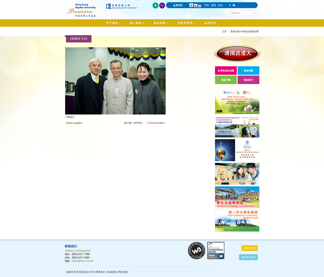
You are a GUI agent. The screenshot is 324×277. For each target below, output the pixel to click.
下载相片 (70, 117)
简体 (220, 5)
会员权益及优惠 (226, 70)
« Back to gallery (73, 123)
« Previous (152, 123)
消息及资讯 (185, 23)
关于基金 (112, 23)
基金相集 (248, 70)
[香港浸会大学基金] (85, 8)
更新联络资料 (248, 257)
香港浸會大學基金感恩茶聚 (244, 31)
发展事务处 (99, 272)
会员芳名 (210, 23)
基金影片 (248, 79)
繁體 (213, 5)
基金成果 (160, 23)
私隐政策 (112, 272)
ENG (207, 5)
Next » (162, 123)
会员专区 (178, 5)
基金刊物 (226, 79)
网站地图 (123, 272)
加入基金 (136, 23)
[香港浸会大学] (121, 6)
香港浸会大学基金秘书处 (78, 250)
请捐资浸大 (249, 248)
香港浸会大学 (86, 272)
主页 (224, 31)
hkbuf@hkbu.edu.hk (82, 261)
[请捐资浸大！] (237, 53)
